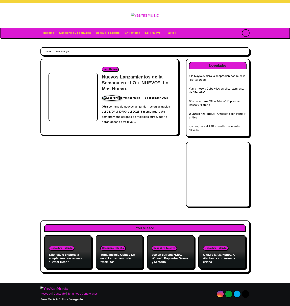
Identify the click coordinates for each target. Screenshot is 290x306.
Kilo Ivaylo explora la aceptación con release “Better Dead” (65, 258)
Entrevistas (132, 32)
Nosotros (46, 293)
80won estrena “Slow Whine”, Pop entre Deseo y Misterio (170, 258)
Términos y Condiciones (83, 293)
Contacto (60, 293)
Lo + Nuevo (153, 32)
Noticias (48, 32)
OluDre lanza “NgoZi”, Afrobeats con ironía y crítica (219, 258)
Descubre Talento (108, 32)
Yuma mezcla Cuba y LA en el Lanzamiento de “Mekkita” (117, 258)
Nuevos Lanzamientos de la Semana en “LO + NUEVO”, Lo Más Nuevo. (135, 82)
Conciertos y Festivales (75, 32)
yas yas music (131, 97)
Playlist (171, 32)
